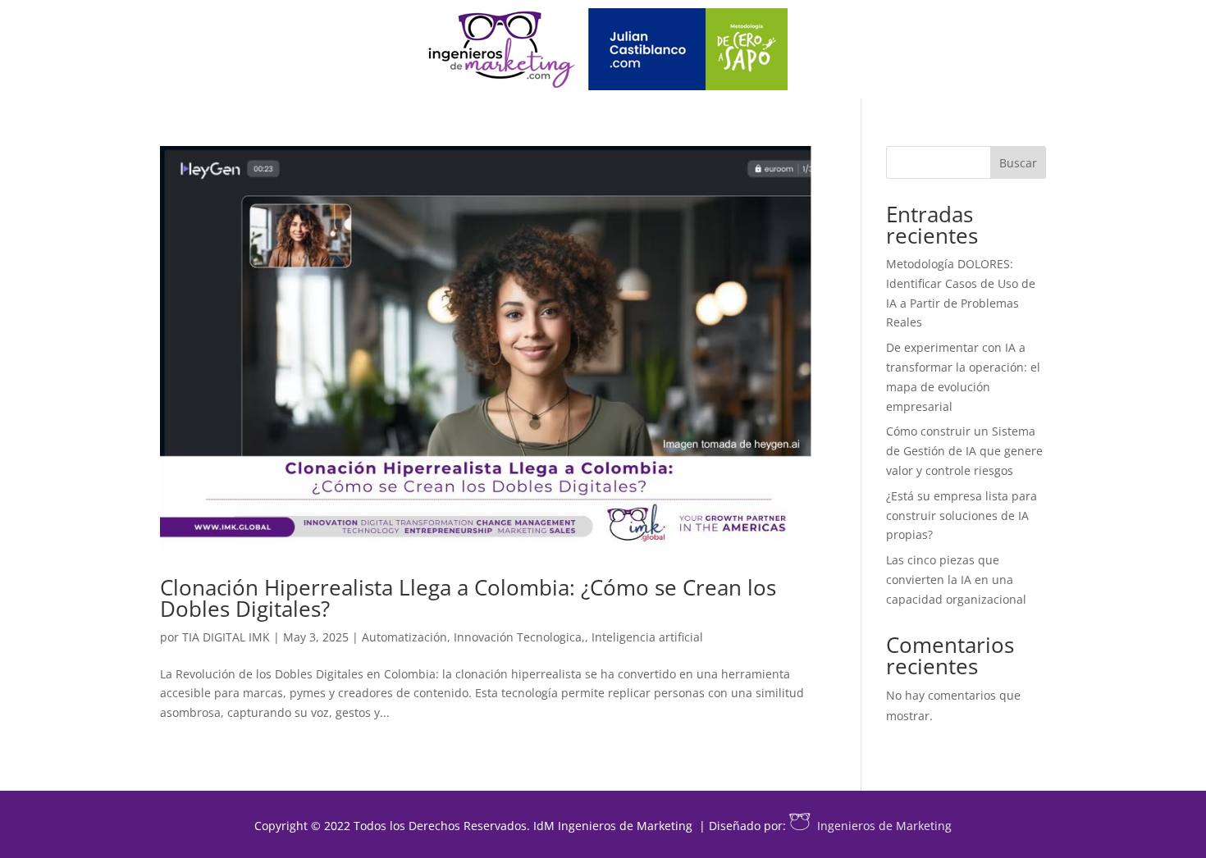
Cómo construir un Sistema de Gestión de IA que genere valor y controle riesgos (964, 450)
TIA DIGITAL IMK (226, 637)
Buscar (1018, 163)
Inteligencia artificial (647, 637)
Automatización (404, 637)
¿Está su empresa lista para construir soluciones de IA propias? (961, 515)
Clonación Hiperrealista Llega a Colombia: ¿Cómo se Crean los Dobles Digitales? (468, 598)
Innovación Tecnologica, (519, 637)
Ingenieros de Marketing (884, 825)
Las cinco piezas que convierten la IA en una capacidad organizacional (956, 579)
